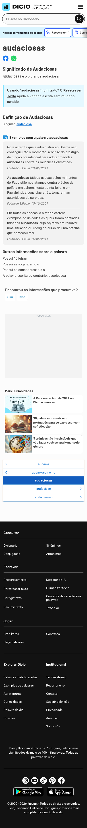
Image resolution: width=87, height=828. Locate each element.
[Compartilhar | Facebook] (5, 58)
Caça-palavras (14, 642)
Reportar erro (55, 685)
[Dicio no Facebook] (61, 780)
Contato (52, 693)
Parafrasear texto (16, 589)
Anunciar (52, 718)
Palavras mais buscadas (20, 677)
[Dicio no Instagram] (25, 780)
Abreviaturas (12, 693)
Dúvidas (9, 718)
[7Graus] (32, 803)
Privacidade (54, 710)
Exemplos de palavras (19, 685)
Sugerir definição (57, 701)
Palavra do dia (13, 710)
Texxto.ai (52, 608)
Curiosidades (13, 701)
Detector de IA (56, 579)
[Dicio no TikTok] (43, 780)
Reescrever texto (15, 579)
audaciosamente (43, 472)
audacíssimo (43, 497)
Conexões (53, 634)
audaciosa (24, 124)
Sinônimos (53, 545)
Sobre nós (53, 726)
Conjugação (12, 553)
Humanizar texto (57, 588)
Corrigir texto (13, 598)
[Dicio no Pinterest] (52, 780)
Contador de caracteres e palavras (63, 598)
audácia (43, 464)
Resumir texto (13, 607)
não (22, 297)
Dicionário (10, 545)
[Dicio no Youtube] (34, 780)
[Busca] (79, 18)
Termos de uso (56, 677)
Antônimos (53, 553)
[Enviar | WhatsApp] (14, 58)
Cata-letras (11, 634)
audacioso (43, 488)
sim (10, 297)
